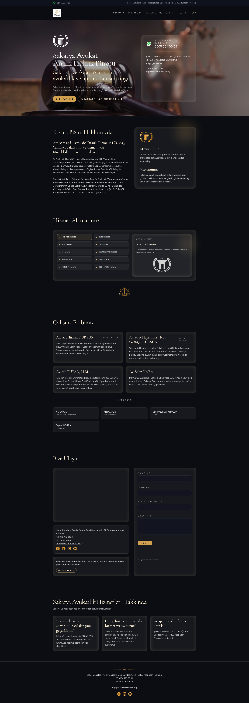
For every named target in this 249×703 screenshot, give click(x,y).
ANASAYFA (119, 13)
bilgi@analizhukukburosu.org (158, 71)
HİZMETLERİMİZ (154, 13)
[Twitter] (75, 548)
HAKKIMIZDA (135, 13)
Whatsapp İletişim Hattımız (101, 99)
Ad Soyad (144, 473)
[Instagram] (69, 548)
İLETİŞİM (184, 13)
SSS (194, 13)
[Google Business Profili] (58, 548)
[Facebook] (63, 548)
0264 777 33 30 (63, 3)
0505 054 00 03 (165, 46)
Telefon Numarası (151, 501)
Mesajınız (145, 516)
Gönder (145, 543)
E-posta (143, 487)
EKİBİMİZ (171, 13)
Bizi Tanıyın (64, 99)
